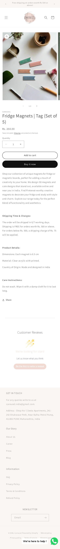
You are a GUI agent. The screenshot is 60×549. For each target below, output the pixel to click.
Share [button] (9, 299)
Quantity (6, 138)
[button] (6, 17)
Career (9, 443)
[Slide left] (23, 106)
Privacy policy (15, 538)
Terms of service (30, 538)
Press (9, 450)
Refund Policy (13, 498)
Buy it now (30, 164)
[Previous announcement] (5, 4)
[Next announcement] (54, 4)
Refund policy (46, 533)
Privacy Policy (13, 484)
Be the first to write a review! (30, 366)
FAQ (8, 477)
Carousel (18, 533)
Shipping (17, 133)
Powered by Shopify (30, 533)
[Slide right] (36, 106)
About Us (10, 436)
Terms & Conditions (16, 491)
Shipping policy (46, 538)
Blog (8, 457)
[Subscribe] (45, 517)
